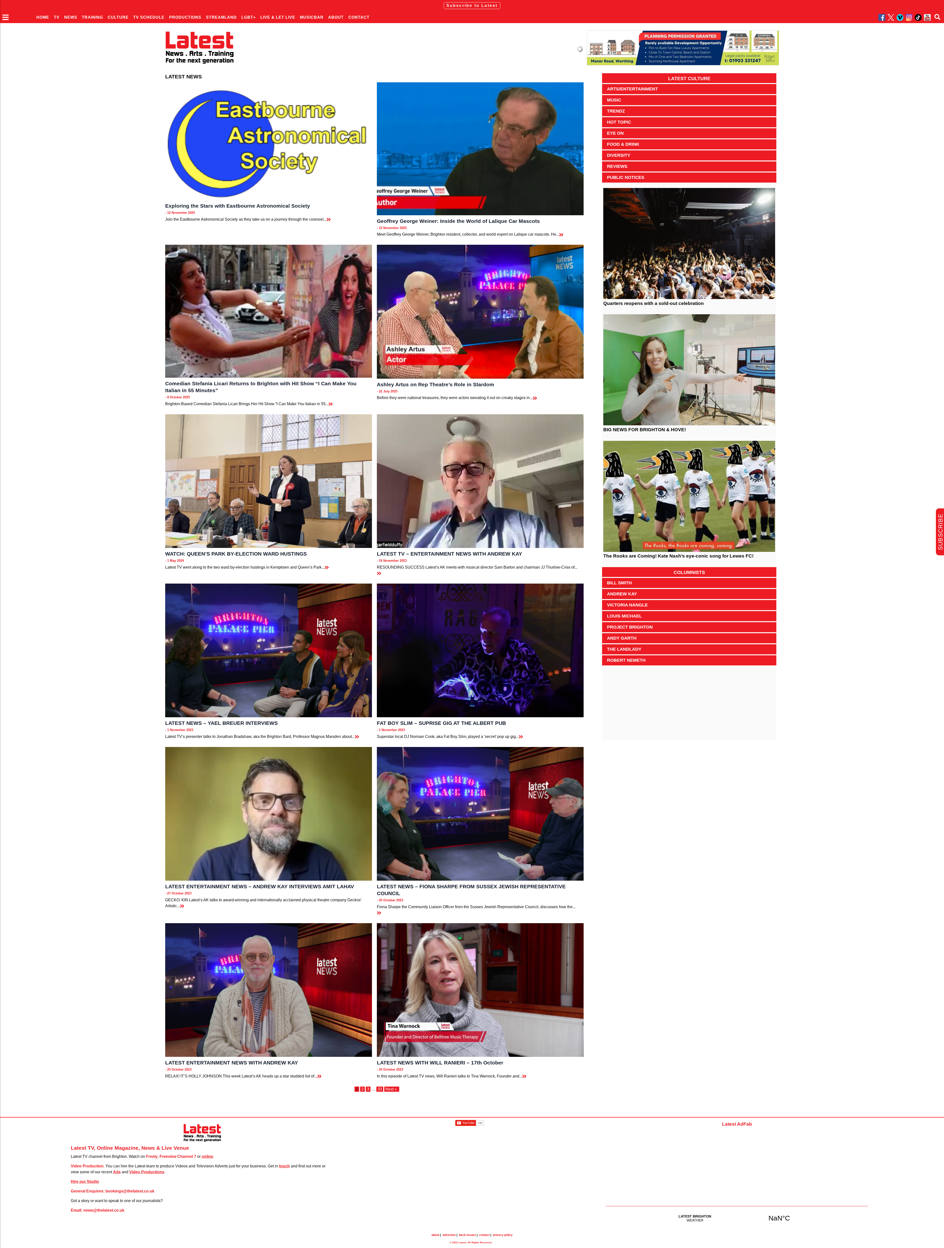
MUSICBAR (312, 17)
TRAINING (92, 17)
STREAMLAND (221, 17)
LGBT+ (248, 17)
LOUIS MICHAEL (624, 616)
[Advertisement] (689, 705)
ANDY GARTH (621, 638)
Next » (391, 1089)
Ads (117, 1172)
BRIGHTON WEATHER (737, 1218)
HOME (42, 17)
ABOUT (336, 17)
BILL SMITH (619, 582)
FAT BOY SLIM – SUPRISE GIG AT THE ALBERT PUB (441, 723)
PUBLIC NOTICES (625, 177)
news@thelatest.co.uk (103, 1210)
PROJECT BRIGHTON (630, 627)
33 (380, 1089)
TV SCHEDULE (148, 17)
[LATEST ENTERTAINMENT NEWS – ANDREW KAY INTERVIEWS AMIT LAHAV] (268, 814)
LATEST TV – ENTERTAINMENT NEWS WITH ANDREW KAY (449, 554)
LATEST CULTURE (689, 78)
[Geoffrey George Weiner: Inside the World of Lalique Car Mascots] (480, 148)
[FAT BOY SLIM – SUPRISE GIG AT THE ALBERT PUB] (480, 650)
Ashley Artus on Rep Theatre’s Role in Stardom (435, 384)
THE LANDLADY (624, 649)
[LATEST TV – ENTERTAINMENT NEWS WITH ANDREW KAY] (480, 481)
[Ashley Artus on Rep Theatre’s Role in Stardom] (480, 311)
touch (284, 1166)
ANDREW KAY (622, 593)
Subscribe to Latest (472, 5)
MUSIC (614, 100)
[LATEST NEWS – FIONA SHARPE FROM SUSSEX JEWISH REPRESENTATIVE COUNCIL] (480, 814)
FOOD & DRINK (623, 144)
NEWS (70, 17)
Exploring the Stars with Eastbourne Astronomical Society (237, 206)
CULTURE (118, 17)
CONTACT (358, 17)
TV (56, 17)
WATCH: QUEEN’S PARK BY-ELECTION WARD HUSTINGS (236, 554)
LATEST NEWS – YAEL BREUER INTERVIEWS (221, 723)
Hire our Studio (85, 1181)
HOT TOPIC (619, 122)
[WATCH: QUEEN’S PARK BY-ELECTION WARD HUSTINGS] (268, 481)
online (207, 1156)
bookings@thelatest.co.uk (129, 1191)
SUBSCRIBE (940, 532)
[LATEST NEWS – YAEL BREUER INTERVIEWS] (268, 650)
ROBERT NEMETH (626, 660)
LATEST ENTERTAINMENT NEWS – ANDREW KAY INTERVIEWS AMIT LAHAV (259, 886)
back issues (467, 1235)
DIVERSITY (618, 155)
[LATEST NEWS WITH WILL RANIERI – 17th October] (480, 990)
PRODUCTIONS (185, 17)
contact (484, 1235)
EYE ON (615, 133)
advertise (449, 1235)
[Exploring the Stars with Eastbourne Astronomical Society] (268, 141)
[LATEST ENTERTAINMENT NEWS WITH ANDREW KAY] (268, 990)
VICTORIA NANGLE (627, 604)
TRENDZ (616, 111)
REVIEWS (617, 166)
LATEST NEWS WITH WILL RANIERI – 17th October (440, 1062)
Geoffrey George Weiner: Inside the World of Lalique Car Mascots (458, 221)
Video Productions (146, 1172)
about (435, 1235)
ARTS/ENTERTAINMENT (632, 88)
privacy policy (503, 1235)
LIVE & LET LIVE (277, 17)
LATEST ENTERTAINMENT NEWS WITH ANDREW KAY (231, 1062)
